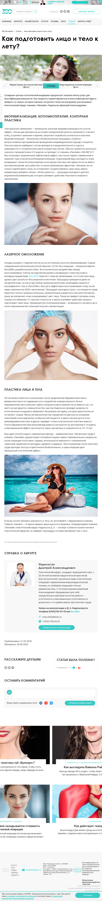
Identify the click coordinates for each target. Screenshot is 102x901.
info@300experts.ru (33, 870)
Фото (63, 21)
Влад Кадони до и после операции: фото (76, 86)
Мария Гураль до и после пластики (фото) (26, 86)
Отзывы (54, 21)
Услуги (44, 21)
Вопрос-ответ (84, 21)
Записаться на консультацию (56, 627)
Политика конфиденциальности (89, 886)
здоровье (18, 821)
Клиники (6, 21)
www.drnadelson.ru (52, 617)
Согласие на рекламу (92, 891)
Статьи (71, 21)
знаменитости (72, 763)
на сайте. (75, 611)
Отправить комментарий (80, 703)
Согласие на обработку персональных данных (84, 888)
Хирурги (18, 21)
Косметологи (31, 21)
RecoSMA (34, 276)
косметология (95, 821)
